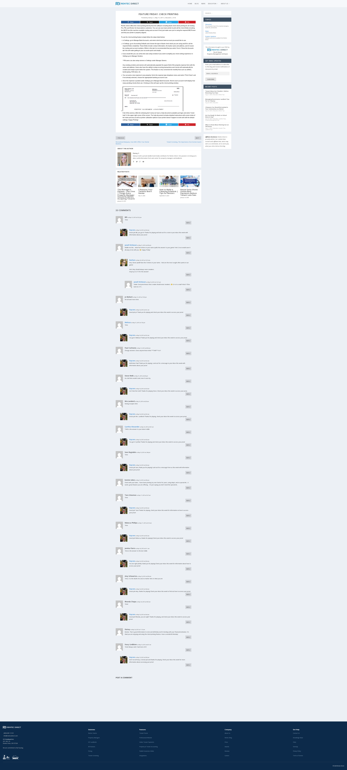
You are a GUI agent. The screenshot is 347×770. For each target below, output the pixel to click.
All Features (91, 746)
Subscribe (210, 79)
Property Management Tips (212, 120)
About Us (227, 733)
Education (212, 4)
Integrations (143, 755)
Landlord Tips (222, 119)
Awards (227, 746)
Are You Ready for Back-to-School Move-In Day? (216, 116)
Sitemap (295, 746)
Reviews (227, 751)
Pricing (90, 751)
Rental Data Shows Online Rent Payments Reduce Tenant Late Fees (189, 192)
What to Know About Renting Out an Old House (217, 125)
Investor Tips (222, 128)
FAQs (294, 742)
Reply (188, 223)
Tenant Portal (143, 733)
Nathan (132, 260)
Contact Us (296, 733)
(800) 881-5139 (9, 733)
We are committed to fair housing (13, 748)
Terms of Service (298, 755)
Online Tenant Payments (146, 742)
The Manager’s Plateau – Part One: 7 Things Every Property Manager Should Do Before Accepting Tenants (126, 194)
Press (226, 742)
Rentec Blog (228, 738)
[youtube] (7, 765)
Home (190, 4)
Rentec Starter (92, 733)
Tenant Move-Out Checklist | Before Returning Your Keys (216, 92)
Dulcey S (150, 18)
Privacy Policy (297, 751)
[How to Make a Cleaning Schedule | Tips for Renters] (169, 181)
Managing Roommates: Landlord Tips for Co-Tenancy (217, 100)
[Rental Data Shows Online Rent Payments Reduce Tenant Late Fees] (190, 181)
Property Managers (94, 738)
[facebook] (4, 765)
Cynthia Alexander (132, 427)
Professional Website (145, 738)
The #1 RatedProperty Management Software (217, 50)
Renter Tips (221, 94)
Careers (227, 755)
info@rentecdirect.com (11, 736)
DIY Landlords (92, 742)
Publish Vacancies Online (146, 751)
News (203, 4)
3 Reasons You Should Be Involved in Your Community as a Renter (216, 108)
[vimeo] (9, 765)
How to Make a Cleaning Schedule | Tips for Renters (168, 191)
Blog (197, 4)
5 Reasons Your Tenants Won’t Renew (145, 191)
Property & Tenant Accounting (148, 746)
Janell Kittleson (131, 245)
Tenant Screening (93, 755)
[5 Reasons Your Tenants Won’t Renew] (148, 181)
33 (174, 18)
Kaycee (132, 230)
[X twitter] (3, 765)
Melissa (128, 322)
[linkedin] (6, 765)
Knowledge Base (298, 738)
